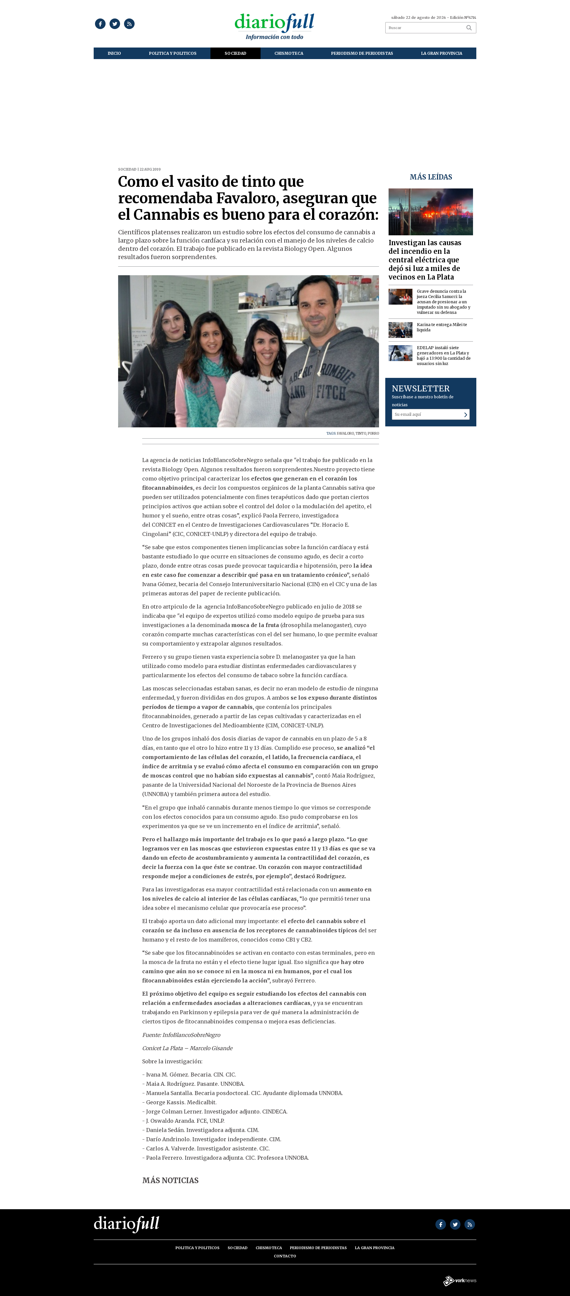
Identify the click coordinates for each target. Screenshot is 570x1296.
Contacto (285, 1256)
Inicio (114, 53)
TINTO (361, 433)
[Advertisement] (285, 108)
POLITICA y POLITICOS (173, 53)
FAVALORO (345, 433)
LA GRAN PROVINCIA (441, 53)
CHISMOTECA (288, 53)
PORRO (373, 433)
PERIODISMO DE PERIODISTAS (362, 53)
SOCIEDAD (235, 53)
